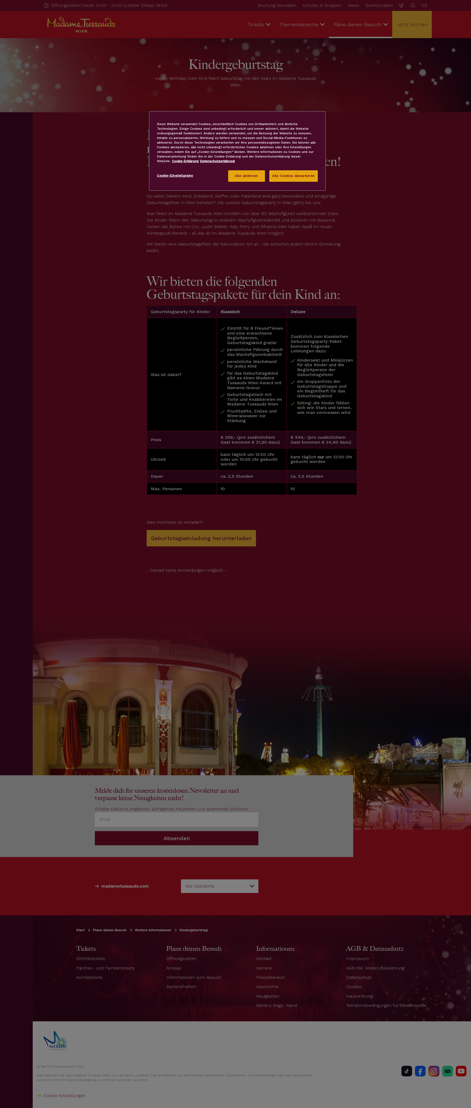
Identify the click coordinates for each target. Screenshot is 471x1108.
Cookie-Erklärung (185, 161)
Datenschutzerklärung (217, 161)
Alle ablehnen (246, 176)
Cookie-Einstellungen (175, 175)
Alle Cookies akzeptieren (293, 176)
